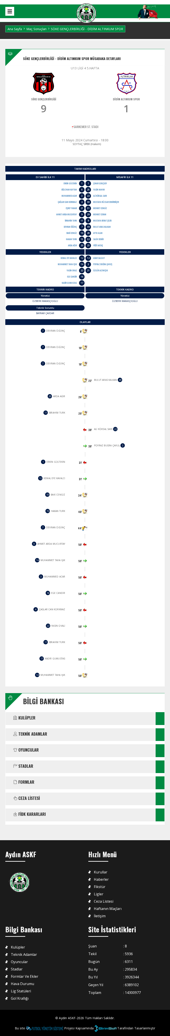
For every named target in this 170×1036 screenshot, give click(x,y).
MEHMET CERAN (99, 214)
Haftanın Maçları (108, 908)
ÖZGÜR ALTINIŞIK (100, 270)
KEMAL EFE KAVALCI (69, 258)
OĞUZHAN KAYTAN (69, 189)
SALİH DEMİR (98, 239)
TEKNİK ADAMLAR (32, 734)
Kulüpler (18, 947)
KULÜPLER (26, 717)
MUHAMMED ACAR (69, 195)
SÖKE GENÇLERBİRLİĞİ (43, 99)
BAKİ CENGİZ (71, 233)
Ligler (98, 894)
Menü (9, 11)
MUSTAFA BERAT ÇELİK (102, 220)
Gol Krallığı (20, 998)
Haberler (101, 879)
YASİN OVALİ (72, 270)
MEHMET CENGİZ (100, 208)
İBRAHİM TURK (71, 220)
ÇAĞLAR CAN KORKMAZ (67, 202)
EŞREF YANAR (71, 208)
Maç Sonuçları (36, 29)
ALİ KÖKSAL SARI (100, 195)
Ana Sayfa (15, 29)
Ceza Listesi (103, 901)
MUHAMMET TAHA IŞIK (67, 264)
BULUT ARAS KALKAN (102, 226)
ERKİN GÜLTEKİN (70, 183)
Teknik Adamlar (24, 954)
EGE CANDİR (72, 276)
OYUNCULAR (28, 750)
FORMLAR (25, 782)
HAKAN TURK (71, 239)
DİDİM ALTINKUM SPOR (126, 99)
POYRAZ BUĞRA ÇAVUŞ (102, 264)
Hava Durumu (22, 983)
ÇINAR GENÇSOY (100, 183)
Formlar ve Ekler (24, 976)
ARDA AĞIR (72, 245)
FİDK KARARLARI (31, 814)
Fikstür (99, 886)
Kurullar (100, 872)
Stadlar (17, 969)
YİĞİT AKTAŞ (98, 245)
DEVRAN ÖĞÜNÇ (70, 226)
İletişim (100, 916)
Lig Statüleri (21, 991)
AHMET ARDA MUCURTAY (66, 214)
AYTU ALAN (97, 233)
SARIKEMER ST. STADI (85, 126)
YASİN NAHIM (99, 189)
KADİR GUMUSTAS (69, 282)
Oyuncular (19, 962)
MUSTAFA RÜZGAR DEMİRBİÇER (106, 202)
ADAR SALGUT (99, 258)
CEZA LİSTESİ (28, 798)
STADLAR (25, 766)
